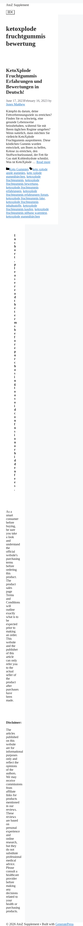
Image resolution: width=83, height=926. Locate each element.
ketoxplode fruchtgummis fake (25, 198)
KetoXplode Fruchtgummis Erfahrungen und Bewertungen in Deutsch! (24, 81)
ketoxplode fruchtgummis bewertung (22, 181)
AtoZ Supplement (17, 5)
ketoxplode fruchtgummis (23, 178)
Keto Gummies (19, 169)
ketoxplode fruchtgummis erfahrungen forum (27, 192)
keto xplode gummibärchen (24, 174)
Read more (43, 162)
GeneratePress (64, 924)
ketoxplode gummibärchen (23, 216)
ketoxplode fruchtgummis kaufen (21, 207)
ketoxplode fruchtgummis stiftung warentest (27, 211)
